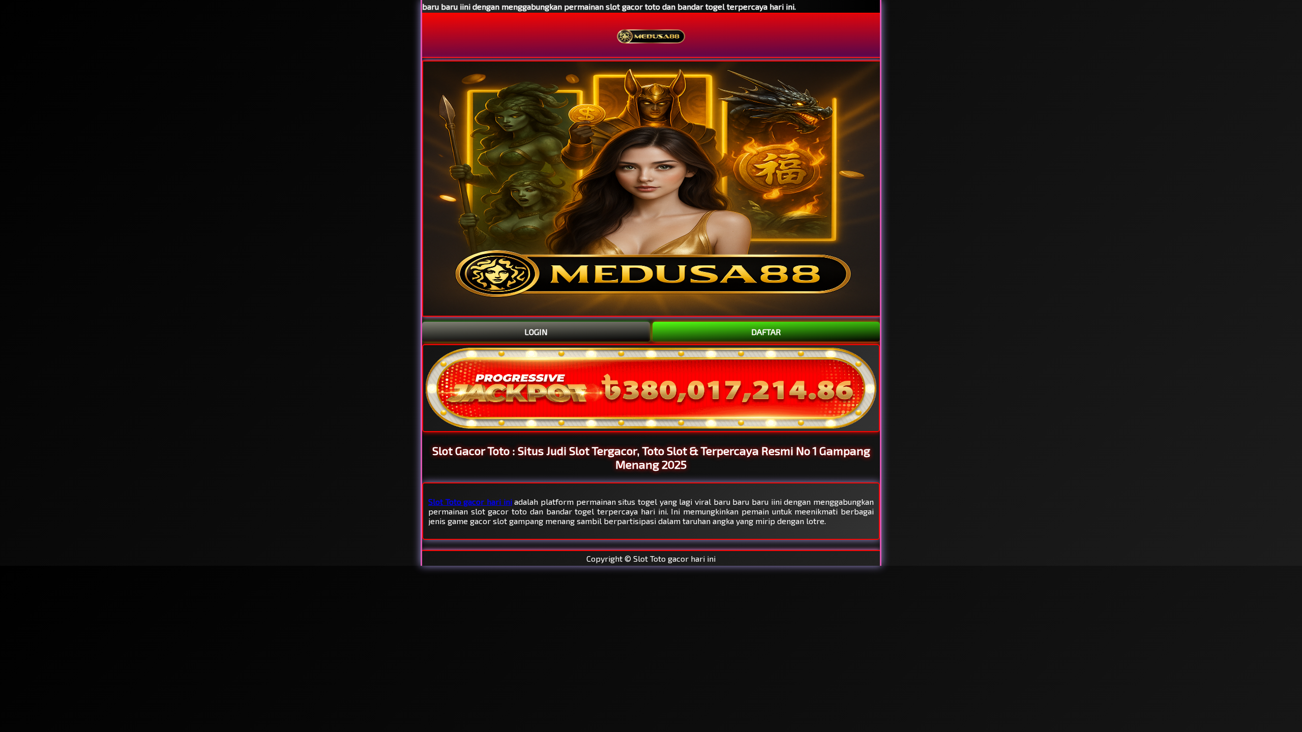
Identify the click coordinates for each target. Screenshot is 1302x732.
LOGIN (536, 332)
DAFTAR (766, 332)
